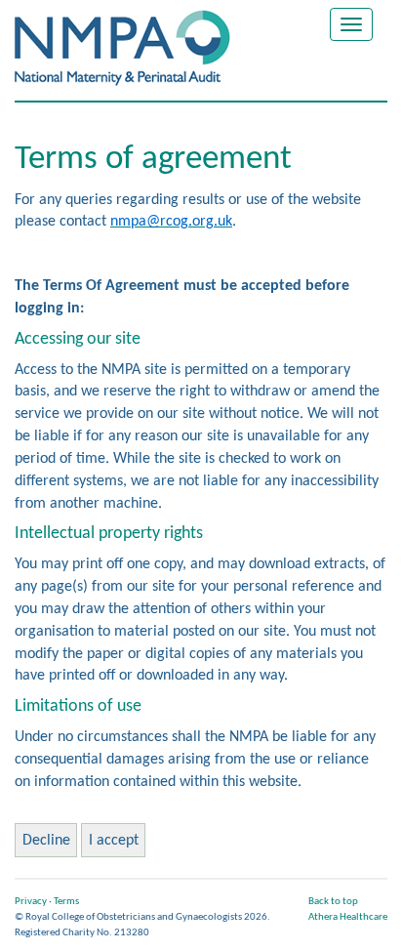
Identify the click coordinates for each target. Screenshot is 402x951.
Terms (66, 901)
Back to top (333, 901)
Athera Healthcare (347, 917)
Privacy (31, 901)
